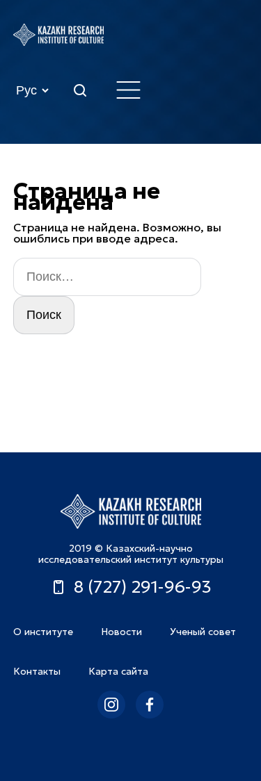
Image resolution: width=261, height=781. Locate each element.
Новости (121, 631)
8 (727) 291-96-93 (143, 587)
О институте (43, 631)
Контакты (37, 671)
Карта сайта (118, 671)
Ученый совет (203, 631)
